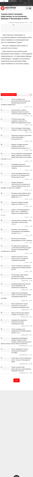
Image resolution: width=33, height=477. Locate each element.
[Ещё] (31, 94)
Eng (21, 1)
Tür (29, 1)
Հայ (4, 1)
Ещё (16, 380)
